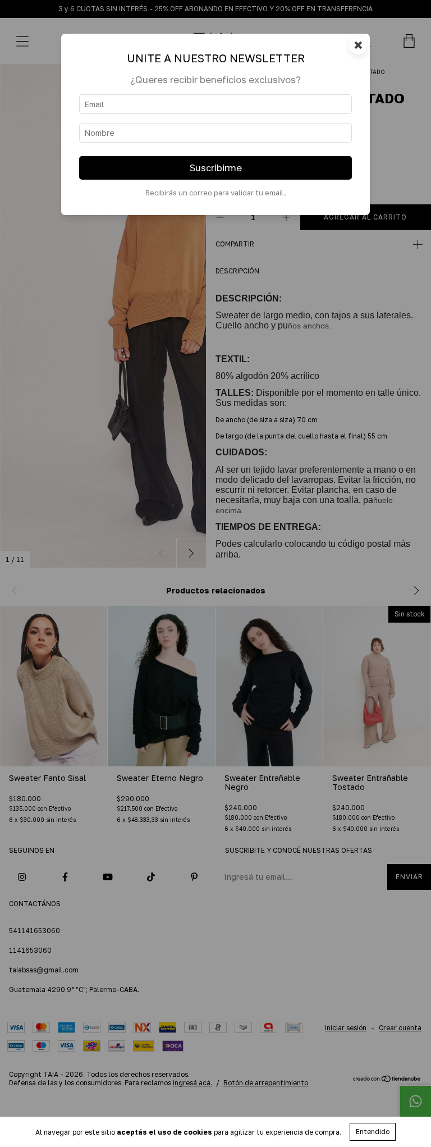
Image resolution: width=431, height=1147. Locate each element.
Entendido (372, 1131)
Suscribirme (216, 167)
